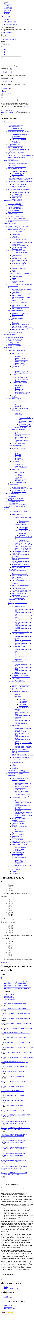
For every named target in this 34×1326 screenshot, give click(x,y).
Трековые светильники (19, 138)
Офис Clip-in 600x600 (21, 550)
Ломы (13, 279)
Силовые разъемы (17, 839)
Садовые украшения (18, 579)
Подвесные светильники (15, 128)
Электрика (11, 775)
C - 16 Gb (18, 455)
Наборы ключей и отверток (20, 307)
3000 (11, 927)
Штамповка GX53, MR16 (23, 659)
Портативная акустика (19, 492)
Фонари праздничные (22, 723)
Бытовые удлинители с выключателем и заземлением (22, 788)
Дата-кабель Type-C (25, 426)
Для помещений (24, 707)
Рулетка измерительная (19, 247)
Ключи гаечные (13, 286)
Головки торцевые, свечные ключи (22, 289)
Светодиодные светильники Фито (22, 756)
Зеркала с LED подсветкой (20, 686)
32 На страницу (9, 996)
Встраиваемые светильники (16, 151)
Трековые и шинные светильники (18, 131)
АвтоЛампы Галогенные (15, 498)
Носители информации (15, 445)
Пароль (3, 36)
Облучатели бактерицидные (20, 564)
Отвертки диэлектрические (20, 324)
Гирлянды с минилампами (23, 705)
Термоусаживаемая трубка (20, 842)
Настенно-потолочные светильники (19, 149)
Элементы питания (10, 334)
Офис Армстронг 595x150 (23, 546)
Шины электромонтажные (23, 865)
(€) (5, 52)
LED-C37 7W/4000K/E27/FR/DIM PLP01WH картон (17, 1057)
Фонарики (11, 221)
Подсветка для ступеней (19, 574)
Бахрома (17, 694)
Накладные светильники (15, 147)
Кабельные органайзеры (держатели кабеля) (22, 392)
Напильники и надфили (19, 258)
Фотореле (18, 850)
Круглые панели (17, 194)
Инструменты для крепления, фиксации (20, 284)
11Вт (11, 912)
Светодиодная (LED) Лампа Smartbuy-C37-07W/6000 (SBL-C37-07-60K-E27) (14, 1160)
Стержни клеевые (17, 318)
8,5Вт (11, 907)
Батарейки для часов (14, 340)
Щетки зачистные (13, 331)
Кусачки (14, 257)
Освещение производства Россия (18, 511)
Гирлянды (18, 696)
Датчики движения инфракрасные (21, 848)
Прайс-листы (8, 8)
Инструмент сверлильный (16, 265)
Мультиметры (16, 244)
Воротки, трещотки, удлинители (18, 226)
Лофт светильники (14, 126)
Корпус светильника (18, 764)
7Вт (11, 901)
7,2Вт (11, 903)
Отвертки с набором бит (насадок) (22, 328)
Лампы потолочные (18, 633)
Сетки (17, 718)
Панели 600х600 (17, 199)
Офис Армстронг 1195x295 (23, 543)
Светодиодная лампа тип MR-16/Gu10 (23, 640)
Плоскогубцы (16, 237)
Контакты (7, 12)
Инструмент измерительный (17, 239)
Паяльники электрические (20, 313)
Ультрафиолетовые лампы (20, 675)
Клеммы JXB (19, 862)
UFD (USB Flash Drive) (19, 448)
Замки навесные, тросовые (16, 229)
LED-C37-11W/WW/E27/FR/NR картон (13, 1081)
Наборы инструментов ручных (17, 302)
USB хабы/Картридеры (19, 482)
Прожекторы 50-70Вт (14, 207)
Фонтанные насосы (18, 598)
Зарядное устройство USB (23, 440)
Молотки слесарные (18, 281)
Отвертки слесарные (18, 329)
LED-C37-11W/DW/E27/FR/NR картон (12, 1071)
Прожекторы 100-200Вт (15, 205)
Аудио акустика (13, 484)
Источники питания (18, 762)
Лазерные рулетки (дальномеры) (22, 242)
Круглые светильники (18, 173)
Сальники (18, 863)
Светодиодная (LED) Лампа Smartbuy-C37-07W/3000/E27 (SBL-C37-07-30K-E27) (14, 1148)
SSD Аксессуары (20, 479)
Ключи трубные (16, 292)
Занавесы (18, 710)
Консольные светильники (16, 216)
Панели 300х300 (17, 197)
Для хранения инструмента (16, 332)
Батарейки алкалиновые (15, 339)
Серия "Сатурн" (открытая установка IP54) (23, 812)
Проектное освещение (18, 567)
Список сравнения (10, 21)
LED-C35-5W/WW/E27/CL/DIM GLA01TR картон (16, 1028)
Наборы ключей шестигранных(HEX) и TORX (21, 296)
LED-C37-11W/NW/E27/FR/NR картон (12, 1076)
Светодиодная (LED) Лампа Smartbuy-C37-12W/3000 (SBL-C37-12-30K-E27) (14, 1167)
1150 (11, 941)
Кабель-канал (16, 873)
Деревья (17, 709)
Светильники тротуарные (20, 596)
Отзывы (6, 13)
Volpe (11, 889)
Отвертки (11, 319)
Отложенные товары (10, 24)
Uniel (11, 887)
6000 (11, 930)
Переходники (19, 831)
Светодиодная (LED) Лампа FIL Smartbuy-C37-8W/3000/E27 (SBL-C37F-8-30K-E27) (15, 1122)
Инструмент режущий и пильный (18, 252)
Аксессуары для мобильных (16, 398)
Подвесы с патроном (18, 834)
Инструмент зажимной (15, 231)
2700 (11, 925)
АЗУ (16, 432)
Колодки (14, 825)
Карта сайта (8, 1297)
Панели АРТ (12, 569)
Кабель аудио (19, 389)
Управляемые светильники (16, 157)
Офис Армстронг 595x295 (23, 548)
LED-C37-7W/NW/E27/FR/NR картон (12, 1091)
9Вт (11, 909)
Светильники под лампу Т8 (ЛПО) (19, 772)
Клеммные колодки (18, 823)
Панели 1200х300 (17, 196)
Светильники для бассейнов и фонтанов (20, 155)
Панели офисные (17, 514)
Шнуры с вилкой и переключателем (17, 854)
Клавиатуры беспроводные (23, 373)
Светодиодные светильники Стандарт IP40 (20, 552)
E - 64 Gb (18, 458)
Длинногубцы (16, 234)
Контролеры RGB (20, 731)
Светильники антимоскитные (21, 580)
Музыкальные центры (18, 490)
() (5, 51)
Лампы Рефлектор (17, 661)
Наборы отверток (17, 308)
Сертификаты (8, 7)
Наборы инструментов (19, 305)
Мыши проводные (21, 377)
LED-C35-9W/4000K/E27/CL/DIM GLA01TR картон (17, 1047)
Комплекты (15, 366)
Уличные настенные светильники (18, 220)
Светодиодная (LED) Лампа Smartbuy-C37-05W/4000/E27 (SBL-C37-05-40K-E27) (14, 1141)
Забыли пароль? (10, 36)
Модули (14, 767)
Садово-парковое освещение (17, 570)
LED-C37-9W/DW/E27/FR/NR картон (12, 1100)
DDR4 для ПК (19, 472)
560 (11, 945)
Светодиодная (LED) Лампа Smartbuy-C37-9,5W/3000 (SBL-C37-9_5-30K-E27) (14, 1173)
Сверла (14, 271)
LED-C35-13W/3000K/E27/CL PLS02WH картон (15, 1013)
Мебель (14, 395)
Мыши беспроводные (22, 379)
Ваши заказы (8, 1305)
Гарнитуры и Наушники (19, 402)
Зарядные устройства (18, 429)
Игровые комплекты (21, 360)
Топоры (14, 282)
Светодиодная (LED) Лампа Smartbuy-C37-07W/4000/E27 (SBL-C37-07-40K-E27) (14, 1154)
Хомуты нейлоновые (18, 852)
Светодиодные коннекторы (23, 747)
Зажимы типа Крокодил (15, 228)
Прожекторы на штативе (15, 208)
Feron (11, 890)
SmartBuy (13, 885)
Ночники (11, 159)
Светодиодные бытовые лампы (20, 111)
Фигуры (17, 722)
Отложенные (8, 1307)
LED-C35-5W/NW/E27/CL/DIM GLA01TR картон (16, 1023)
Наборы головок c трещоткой (21, 294)
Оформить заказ (6, 93)
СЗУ (16, 442)
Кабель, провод (12, 867)
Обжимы (14, 236)
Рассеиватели (16, 768)
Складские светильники (15, 212)
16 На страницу (9, 994)
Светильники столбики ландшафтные (19, 594)
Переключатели (16, 833)
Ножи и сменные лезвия (19, 260)
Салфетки (15, 397)
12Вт (11, 914)
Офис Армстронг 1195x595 (23, 545)
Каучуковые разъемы (18, 821)
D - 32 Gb (18, 456)
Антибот (3, 31)
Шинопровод (16, 142)
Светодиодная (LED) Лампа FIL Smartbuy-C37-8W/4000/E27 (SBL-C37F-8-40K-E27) (15, 1128)
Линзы (14, 765)
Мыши (14, 374)
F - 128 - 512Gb (20, 459)
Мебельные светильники (15, 146)
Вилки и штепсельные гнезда (21, 796)
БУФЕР (8, 111)
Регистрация (9, 32)
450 (11, 943)
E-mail (3, 34)
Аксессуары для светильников (21, 566)
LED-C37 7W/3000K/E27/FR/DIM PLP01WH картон (17, 1052)
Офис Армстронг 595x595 (23, 517)
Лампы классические (7, 112)
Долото (14, 278)
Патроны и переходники (19, 826)
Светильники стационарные (20, 591)
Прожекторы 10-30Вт (14, 204)
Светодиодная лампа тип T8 (16, 773)
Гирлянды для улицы (25, 699)
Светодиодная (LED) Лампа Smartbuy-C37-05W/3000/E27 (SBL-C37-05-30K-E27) (14, 1135)
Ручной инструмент (10, 223)
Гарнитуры (18, 405)
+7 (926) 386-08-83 (6, 72)
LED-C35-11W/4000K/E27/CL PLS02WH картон (15, 1009)
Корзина (3, 91)
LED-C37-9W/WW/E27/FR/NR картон (12, 1110)
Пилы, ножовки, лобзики (19, 263)
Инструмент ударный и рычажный (19, 273)
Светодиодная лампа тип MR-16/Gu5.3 (23, 643)
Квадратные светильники (19, 171)
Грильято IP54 (23, 529)
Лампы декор (16, 678)
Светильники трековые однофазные (19, 140)
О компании (8, 4)
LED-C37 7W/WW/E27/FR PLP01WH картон (14, 1066)
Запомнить (6, 44)
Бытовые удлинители (18, 780)
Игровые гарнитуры (21, 358)
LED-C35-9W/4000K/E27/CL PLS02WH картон (15, 1042)
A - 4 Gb (17, 451)
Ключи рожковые (17, 290)
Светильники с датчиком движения (19, 179)
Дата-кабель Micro (24, 424)
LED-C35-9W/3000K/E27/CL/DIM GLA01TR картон (17, 1038)
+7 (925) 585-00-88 (6, 81)
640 (11, 949)
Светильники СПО (17, 175)
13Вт (11, 916)
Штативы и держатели (19, 443)
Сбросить (4, 962)
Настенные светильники (15, 125)
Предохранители (13, 503)
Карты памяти (16, 461)
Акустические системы (19, 487)
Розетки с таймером (21, 801)
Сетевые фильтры (17, 838)
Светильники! (8, 122)
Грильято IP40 (23, 527)
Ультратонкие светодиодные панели (19, 189)
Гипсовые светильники (15, 144)
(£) (5, 54)
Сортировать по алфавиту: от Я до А (15, 982)
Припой (14, 316)
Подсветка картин (17, 688)
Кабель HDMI (19, 387)
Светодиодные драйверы (23, 746)
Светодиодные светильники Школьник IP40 (20, 561)
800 (11, 952)
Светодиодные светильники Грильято (19, 188)
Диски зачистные (17, 276)
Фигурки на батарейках (22, 720)
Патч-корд (18, 390)
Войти (3, 32)
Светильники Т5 (17, 176)
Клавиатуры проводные (22, 371)
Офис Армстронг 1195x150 (23, 530)
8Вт (11, 905)
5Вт (11, 900)
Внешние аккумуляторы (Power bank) (22, 438)
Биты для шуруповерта (19, 268)
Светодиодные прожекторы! (13, 200)
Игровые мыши (20, 363)
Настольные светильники (19, 749)
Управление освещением (19, 844)
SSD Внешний (19, 480)
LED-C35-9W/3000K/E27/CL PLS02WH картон (15, 1033)
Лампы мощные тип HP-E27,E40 (22, 632)
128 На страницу (9, 999)
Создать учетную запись (8, 39)
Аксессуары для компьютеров (17, 350)
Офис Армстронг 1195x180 (23, 537)
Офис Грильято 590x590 (22, 524)
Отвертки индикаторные (19, 326)
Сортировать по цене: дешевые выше (15, 983)
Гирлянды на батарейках (23, 701)
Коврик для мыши (20, 381)
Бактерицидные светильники (17, 167)
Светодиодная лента (18, 725)
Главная (3, 111)
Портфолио (7, 10)
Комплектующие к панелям (20, 192)
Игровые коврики (20, 365)
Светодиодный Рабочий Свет (17, 504)
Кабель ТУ (15, 871)
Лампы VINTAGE (17, 680)
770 (11, 950)
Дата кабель (19, 414)
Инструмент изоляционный (16, 250)
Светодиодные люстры (19, 754)
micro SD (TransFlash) (21, 466)
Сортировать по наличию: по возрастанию (17, 987)
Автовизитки (12, 496)
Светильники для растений (16, 152)
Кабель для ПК (19, 385)
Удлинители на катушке (22, 794)
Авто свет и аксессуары (11, 493)
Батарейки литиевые (14, 342)
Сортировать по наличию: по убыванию (16, 988)
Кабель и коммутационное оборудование (20, 409)
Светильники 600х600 (18, 186)
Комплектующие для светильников (19, 759)
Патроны (18, 830)
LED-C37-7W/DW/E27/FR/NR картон (12, 1086)
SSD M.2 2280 (19, 476)
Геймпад (17, 356)
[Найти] (18, 100)
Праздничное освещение (19, 691)
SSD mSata (18, 477)
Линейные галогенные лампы (21, 677)
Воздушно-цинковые (14, 345)
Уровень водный (17, 249)
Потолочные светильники (16, 130)
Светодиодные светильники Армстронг (20, 181)
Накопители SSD (17, 469)
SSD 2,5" (18, 474)
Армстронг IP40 (24, 521)
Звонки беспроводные (18, 818)
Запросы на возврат (10, 23)
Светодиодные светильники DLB (22, 757)
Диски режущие (17, 255)
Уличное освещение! (10, 213)
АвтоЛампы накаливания (16, 500)
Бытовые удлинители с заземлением (22, 792)
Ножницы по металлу (18, 262)
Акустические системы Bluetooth (22, 488)
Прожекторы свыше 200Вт (16, 210)
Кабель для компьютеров (19, 382)
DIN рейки (18, 860)
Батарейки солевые (14, 344)
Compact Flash (19, 464)
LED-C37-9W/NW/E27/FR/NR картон (12, 1105)
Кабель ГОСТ (16, 870)
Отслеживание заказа (7, 29)
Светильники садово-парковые (21, 590)
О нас (6, 1296)
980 (11, 956)
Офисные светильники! (11, 160)
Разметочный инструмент (20, 245)
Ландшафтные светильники (16, 218)
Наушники (18, 406)
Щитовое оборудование (19, 857)
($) (5, 49)
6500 (11, 932)
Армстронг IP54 (24, 522)
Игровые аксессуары (18, 353)
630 (11, 947)
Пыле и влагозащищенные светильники (20, 178)
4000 (11, 929)
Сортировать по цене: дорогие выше (15, 985)
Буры (13, 270)
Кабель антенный (20, 427)
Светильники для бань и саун (17, 154)
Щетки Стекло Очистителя (16, 506)
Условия (6, 5)
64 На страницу (9, 997)
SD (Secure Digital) (21, 467)
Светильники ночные (18, 690)
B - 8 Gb (17, 453)
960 (11, 954)
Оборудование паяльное (15, 310)
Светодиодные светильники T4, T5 (19, 770)
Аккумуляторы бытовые (15, 337)
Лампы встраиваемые (18, 646)
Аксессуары (8, 347)
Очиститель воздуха (14, 501)
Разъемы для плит (17, 836)
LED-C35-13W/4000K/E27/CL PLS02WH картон (15, 1018)
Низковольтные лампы (19, 673)
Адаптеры (18, 413)
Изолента (14, 820)
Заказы (6, 19)
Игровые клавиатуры (21, 361)
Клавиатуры (15, 368)
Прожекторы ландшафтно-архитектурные (20, 576)
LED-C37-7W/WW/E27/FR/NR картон (12, 1095)
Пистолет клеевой (17, 315)
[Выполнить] (32, 29)
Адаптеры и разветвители (20, 778)
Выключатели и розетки (19, 797)
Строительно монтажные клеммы (22, 841)
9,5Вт (11, 910)
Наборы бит (15, 323)
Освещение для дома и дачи (16, 681)
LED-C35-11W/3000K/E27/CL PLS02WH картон (15, 1004)
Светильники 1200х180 (19, 184)
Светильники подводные (19, 588)
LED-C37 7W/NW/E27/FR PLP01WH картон (14, 1062)
